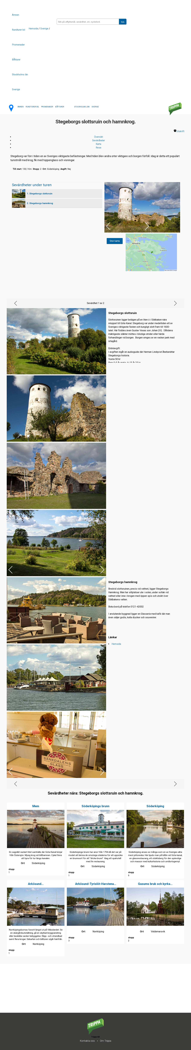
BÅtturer (16, 59)
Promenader (18, 44)
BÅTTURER (59, 107)
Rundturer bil (18, 29)
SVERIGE (95, 107)
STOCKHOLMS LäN (82, 107)
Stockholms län (20, 74)
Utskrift (180, 131)
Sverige (16, 89)
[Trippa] (95, 1033)
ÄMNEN (20, 107)
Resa (98, 147)
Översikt (98, 136)
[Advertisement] (89, 992)
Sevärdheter (98, 140)
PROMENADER (47, 107)
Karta (98, 144)
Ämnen (15, 14)
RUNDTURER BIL (32, 107)
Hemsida (33, 28)
